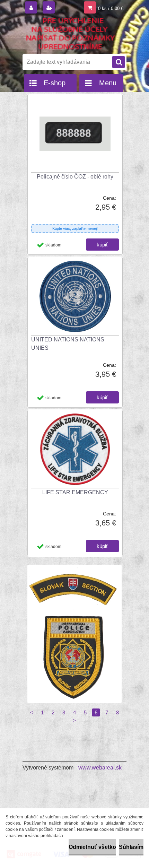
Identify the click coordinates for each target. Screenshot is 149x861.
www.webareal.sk (100, 768)
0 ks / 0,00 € (110, 8)
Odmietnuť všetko (92, 847)
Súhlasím (131, 847)
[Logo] (70, 34)
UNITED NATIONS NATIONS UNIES (67, 344)
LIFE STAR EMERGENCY (75, 492)
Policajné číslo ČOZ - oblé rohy (75, 177)
